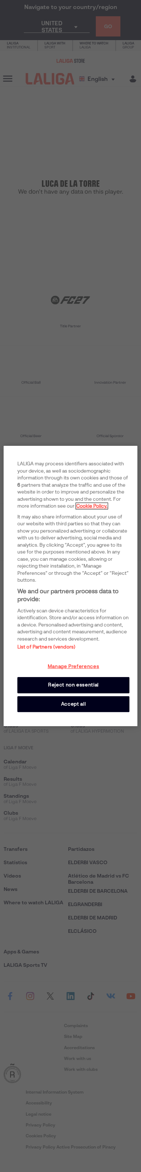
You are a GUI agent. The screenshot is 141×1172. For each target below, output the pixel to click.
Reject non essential (73, 685)
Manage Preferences (73, 666)
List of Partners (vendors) (46, 647)
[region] (71, 586)
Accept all (73, 704)
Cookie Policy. (91, 506)
